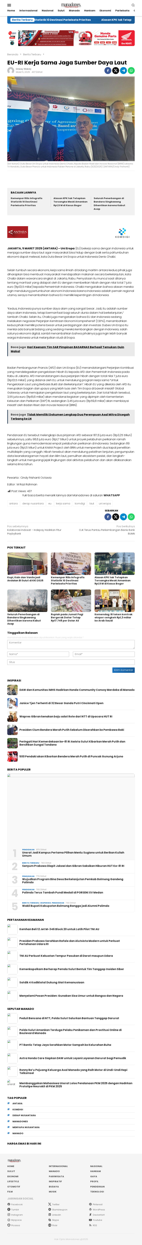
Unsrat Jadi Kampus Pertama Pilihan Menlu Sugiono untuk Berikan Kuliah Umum (73, 854)
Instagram (17, 1214)
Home (10, 1166)
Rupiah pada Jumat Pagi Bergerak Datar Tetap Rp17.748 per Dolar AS (67, 617)
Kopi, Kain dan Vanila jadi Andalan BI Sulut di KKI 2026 (25, 579)
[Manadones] (71, 5)
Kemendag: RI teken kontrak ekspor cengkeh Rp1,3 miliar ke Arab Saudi (113, 617)
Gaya (93, 1176)
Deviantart (99, 1214)
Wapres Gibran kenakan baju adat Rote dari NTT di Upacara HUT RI (65, 716)
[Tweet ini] (115, 70)
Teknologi (97, 1191)
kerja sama (63, 503)
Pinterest (98, 1204)
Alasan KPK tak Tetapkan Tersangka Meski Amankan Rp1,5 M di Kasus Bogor (70, 202)
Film (10, 1191)
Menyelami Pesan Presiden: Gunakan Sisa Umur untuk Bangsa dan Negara (71, 995)
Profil (94, 1181)
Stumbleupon (59, 1209)
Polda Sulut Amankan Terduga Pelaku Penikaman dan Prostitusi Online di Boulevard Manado (70, 1032)
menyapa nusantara (26, 1127)
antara (13, 503)
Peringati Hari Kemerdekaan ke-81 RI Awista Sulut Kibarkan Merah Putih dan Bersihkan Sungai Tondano (72, 743)
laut (92, 503)
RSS (95, 1225)
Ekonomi (12, 1176)
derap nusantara (33, 503)
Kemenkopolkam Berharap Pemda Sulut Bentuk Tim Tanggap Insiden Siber (71, 969)
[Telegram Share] (123, 70)
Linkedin (56, 1214)
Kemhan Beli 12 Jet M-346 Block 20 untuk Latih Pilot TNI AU (59, 929)
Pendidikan (28, 849)
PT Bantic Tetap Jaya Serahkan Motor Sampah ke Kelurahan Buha (65, 1044)
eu (49, 503)
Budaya (54, 1186)
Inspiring (45, 902)
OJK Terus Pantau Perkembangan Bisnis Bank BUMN (107, 530)
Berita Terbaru (30, 862)
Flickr (54, 1225)
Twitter (56, 1204)
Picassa (15, 1225)
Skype (55, 1220)
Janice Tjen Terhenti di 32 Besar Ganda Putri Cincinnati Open (61, 703)
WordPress (99, 1209)
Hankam (95, 1171)
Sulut (11, 1171)
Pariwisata (56, 1176)
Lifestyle (13, 1181)
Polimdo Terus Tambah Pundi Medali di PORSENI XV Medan (62, 892)
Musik (52, 1191)
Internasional (58, 1166)
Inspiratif (55, 1181)
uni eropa (105, 503)
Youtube (97, 1220)
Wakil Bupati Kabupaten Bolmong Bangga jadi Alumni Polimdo (65, 905)
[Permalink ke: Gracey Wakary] (10, 70)
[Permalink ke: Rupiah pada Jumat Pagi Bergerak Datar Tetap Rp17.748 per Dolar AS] (71, 600)
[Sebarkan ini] (107, 70)
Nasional (96, 1166)
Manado (54, 1171)
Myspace (16, 1220)
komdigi (80, 503)
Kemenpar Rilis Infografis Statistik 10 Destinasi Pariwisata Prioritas (26, 202)
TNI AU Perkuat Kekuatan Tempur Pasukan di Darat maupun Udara (66, 955)
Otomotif (13, 1186)
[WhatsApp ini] (131, 70)
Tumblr (15, 1209)
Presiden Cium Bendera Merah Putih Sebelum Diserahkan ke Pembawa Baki (71, 729)
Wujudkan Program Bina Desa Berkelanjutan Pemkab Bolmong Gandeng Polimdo (72, 881)
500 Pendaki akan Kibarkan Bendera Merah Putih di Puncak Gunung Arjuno (71, 756)
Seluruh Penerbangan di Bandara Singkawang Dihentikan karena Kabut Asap (109, 204)
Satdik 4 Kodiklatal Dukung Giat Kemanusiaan (51, 982)
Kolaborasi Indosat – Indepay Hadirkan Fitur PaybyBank (34, 530)
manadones (20, 1121)
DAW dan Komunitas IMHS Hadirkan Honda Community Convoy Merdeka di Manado (77, 689)
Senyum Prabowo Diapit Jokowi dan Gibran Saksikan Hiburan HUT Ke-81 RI (73, 866)
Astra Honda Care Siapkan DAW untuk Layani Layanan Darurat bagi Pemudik (72, 1058)
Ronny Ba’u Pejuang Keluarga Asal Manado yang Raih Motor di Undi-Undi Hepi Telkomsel (73, 1071)
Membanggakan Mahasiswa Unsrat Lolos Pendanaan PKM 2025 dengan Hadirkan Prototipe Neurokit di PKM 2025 (75, 1085)
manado (17, 1133)
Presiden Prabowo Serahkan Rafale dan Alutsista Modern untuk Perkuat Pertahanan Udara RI (69, 942)
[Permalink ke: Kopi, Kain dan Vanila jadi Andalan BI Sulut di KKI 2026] (27, 563)
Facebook (17, 1204)
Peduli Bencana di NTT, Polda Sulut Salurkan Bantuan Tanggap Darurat (69, 1018)
